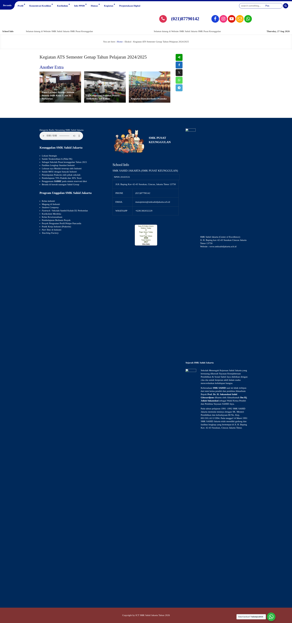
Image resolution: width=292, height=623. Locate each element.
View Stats (146, 244)
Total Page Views (146, 236)
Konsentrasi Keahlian (40, 6)
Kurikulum (62, 6)
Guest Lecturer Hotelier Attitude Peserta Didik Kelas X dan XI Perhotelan (58, 95)
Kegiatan (108, 6)
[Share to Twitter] (179, 72)
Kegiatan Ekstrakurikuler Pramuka (149, 98)
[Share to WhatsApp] (179, 80)
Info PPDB (79, 6)
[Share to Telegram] (179, 87)
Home (120, 41)
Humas (94, 6)
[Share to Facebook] (179, 65)
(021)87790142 (185, 18)
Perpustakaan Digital (129, 6)
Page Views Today (146, 232)
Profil (20, 6)
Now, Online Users (146, 226)
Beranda (7, 5)
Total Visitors (146, 240)
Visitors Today (146, 228)
